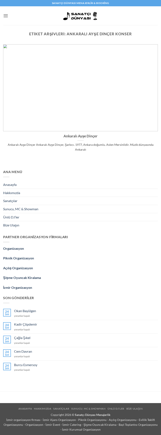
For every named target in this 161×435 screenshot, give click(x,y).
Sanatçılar (10, 201)
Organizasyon (13, 248)
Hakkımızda (11, 193)
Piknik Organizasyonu (92, 420)
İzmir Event (53, 424)
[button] (5, 16)
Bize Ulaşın (11, 225)
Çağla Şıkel (22, 338)
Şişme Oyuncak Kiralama (22, 278)
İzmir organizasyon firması (23, 420)
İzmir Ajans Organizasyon (60, 420)
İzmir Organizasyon (17, 287)
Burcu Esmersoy (25, 365)
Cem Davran (23, 351)
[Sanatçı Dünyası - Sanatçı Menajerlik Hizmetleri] (80, 16)
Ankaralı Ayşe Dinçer (80, 136)
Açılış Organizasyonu (123, 420)
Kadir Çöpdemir (25, 324)
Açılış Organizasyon (18, 268)
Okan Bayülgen (25, 311)
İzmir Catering (72, 424)
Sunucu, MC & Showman (20, 209)
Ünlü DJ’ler (11, 217)
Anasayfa (10, 185)
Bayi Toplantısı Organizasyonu (138, 424)
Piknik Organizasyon (18, 258)
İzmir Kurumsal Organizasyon (81, 429)
